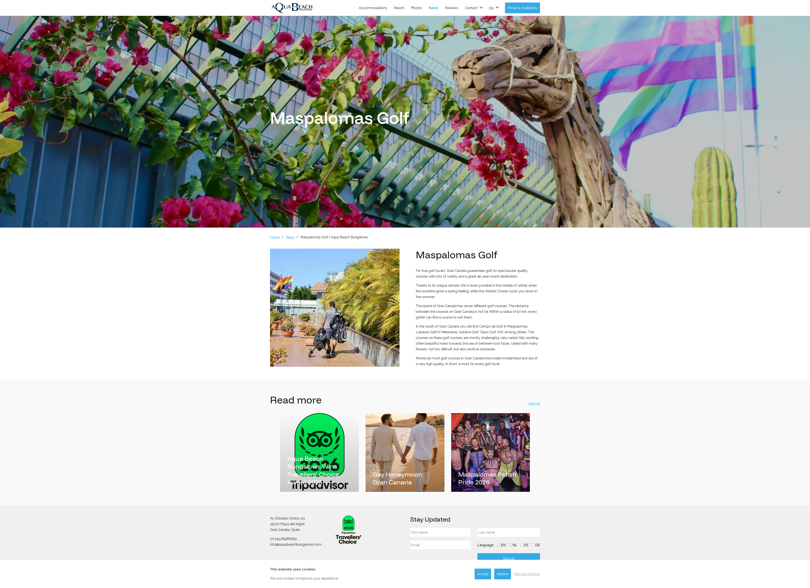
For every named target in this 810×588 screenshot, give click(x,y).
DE (537, 545)
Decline (502, 574)
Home (275, 237)
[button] (493, 8)
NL (515, 545)
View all (534, 404)
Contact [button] (471, 8)
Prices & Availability (522, 8)
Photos (416, 8)
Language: (485, 545)
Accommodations (373, 8)
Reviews (451, 8)
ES (526, 545)
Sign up (508, 559)
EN (503, 545)
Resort (399, 8)
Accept (483, 574)
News (433, 8)
